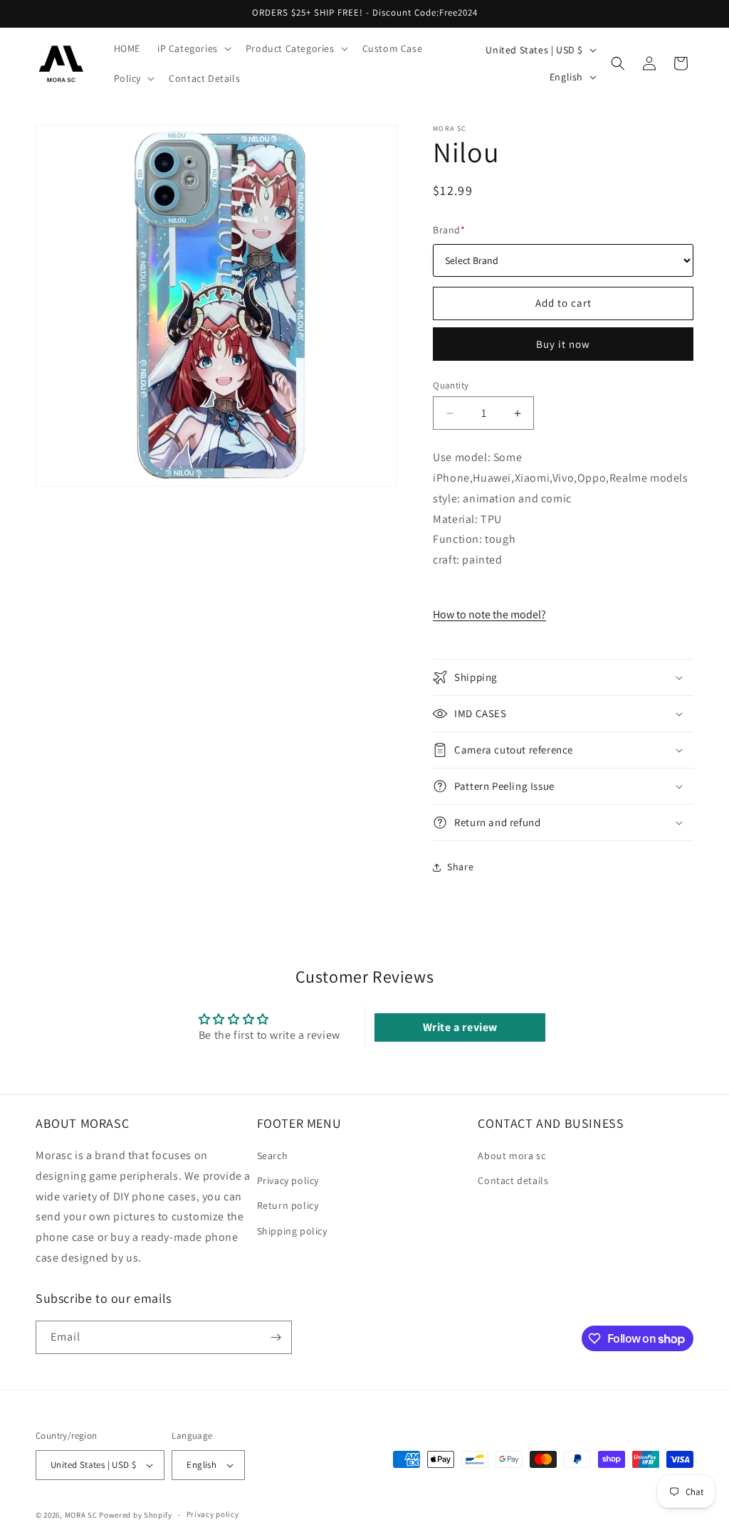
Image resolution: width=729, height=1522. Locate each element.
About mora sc (511, 1155)
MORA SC (81, 1515)
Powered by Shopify (135, 1515)
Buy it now (563, 344)
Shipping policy (292, 1231)
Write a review (460, 1027)
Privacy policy (288, 1180)
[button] (193, 48)
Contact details (513, 1180)
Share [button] (460, 866)
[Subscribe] (275, 1337)
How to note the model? (489, 614)
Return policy (288, 1205)
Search (272, 1155)
